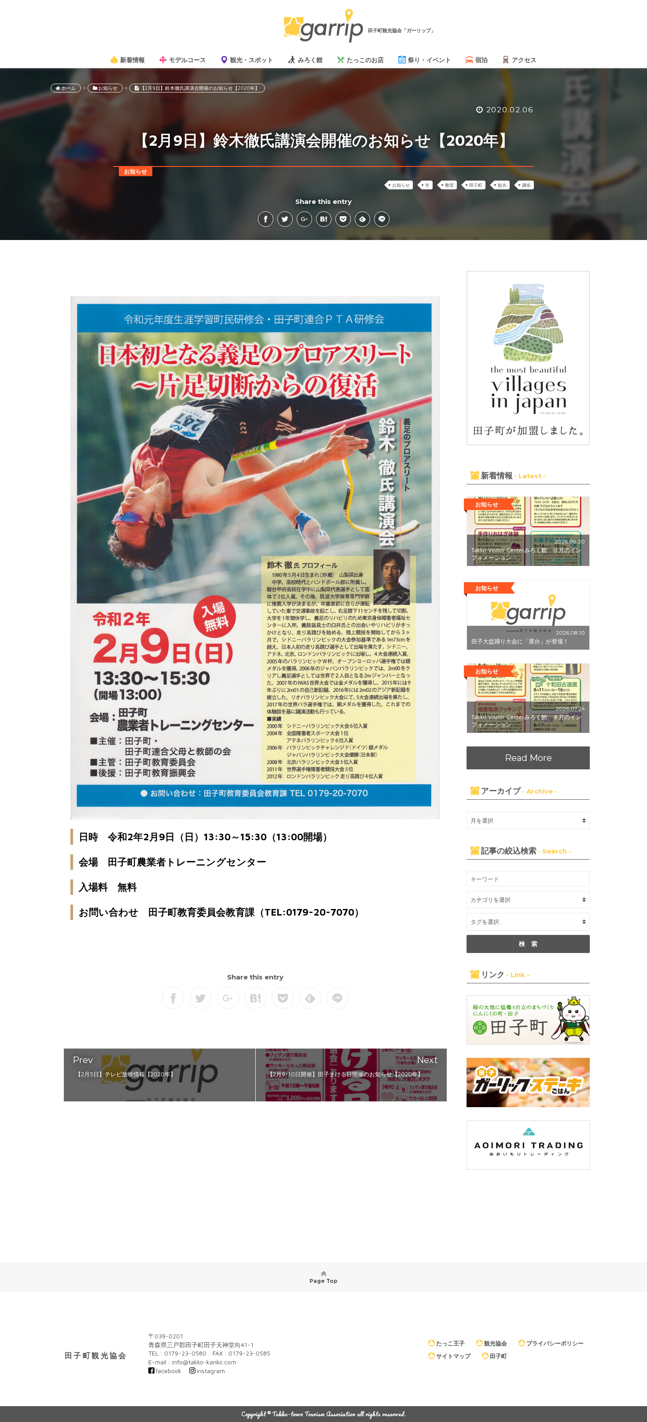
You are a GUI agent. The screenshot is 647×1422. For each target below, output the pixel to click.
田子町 (475, 185)
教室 (449, 185)
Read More (528, 758)
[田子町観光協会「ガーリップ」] (323, 26)
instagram (211, 1370)
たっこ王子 (450, 1342)
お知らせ (401, 185)
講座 (526, 185)
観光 (502, 185)
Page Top (323, 1281)
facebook (168, 1370)
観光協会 (495, 1342)
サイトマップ (453, 1355)
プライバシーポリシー (555, 1342)
